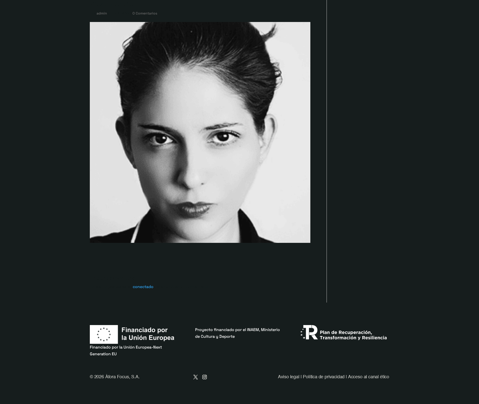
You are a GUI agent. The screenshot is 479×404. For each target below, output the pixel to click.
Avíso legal (288, 377)
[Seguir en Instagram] (204, 377)
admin (102, 13)
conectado (143, 286)
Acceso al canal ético (368, 377)
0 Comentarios (144, 13)
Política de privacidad (324, 377)
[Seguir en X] (195, 377)
